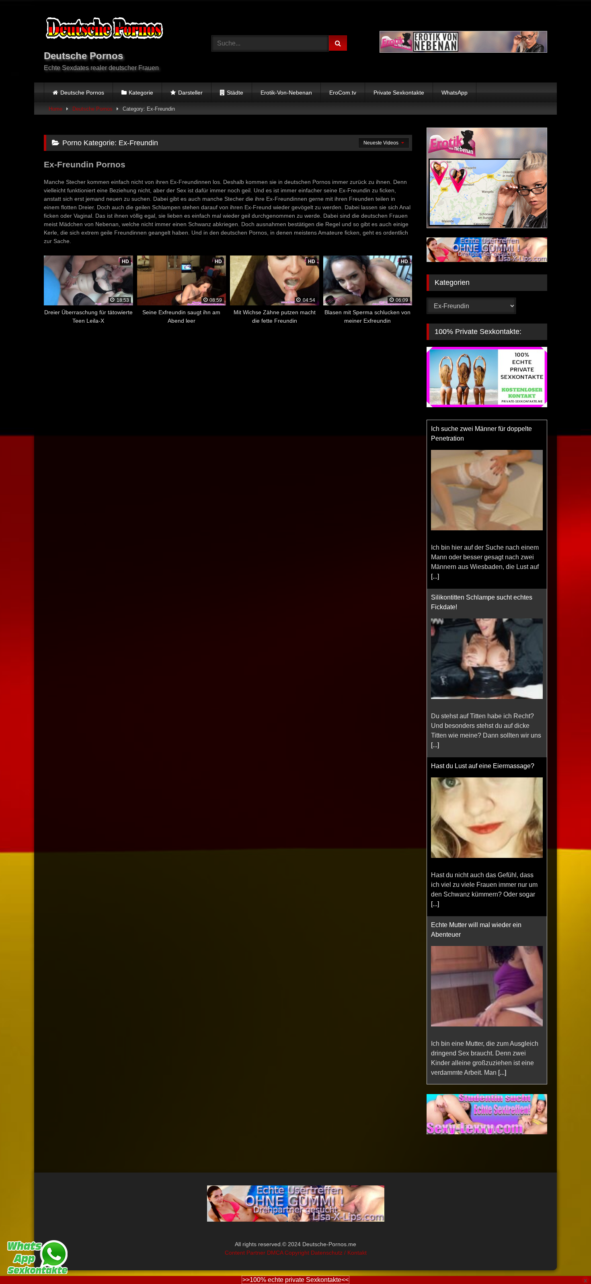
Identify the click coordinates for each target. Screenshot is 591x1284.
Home (55, 109)
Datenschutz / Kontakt (339, 1252)
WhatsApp (454, 92)
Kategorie (141, 92)
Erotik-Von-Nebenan (286, 92)
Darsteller (190, 92)
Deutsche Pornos (82, 92)
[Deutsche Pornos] (104, 29)
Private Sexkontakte (398, 92)
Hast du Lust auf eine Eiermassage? (482, 766)
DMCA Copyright (289, 1252)
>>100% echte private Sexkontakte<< (295, 1279)
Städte (235, 92)
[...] (435, 576)
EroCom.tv (342, 92)
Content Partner (246, 1252)
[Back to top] (566, 1260)
